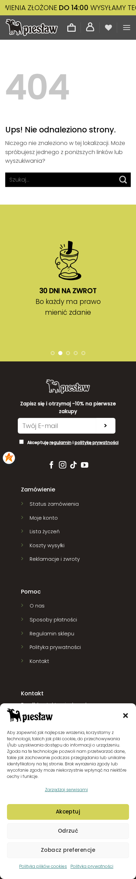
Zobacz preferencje (68, 850)
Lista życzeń (45, 531)
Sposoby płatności (53, 619)
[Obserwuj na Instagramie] (62, 465)
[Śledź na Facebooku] (51, 465)
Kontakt (39, 661)
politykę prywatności (97, 442)
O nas (37, 605)
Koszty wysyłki (47, 545)
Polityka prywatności (91, 866)
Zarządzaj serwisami (66, 790)
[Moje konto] (90, 27)
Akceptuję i (73, 442)
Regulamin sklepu (52, 633)
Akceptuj (68, 811)
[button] (125, 715)
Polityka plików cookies (43, 866)
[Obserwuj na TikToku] (73, 465)
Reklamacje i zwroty (55, 559)
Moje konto (44, 517)
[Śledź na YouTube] (84, 465)
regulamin (60, 442)
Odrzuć (68, 830)
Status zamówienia (54, 503)
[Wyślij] (123, 179)
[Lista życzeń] (108, 27)
